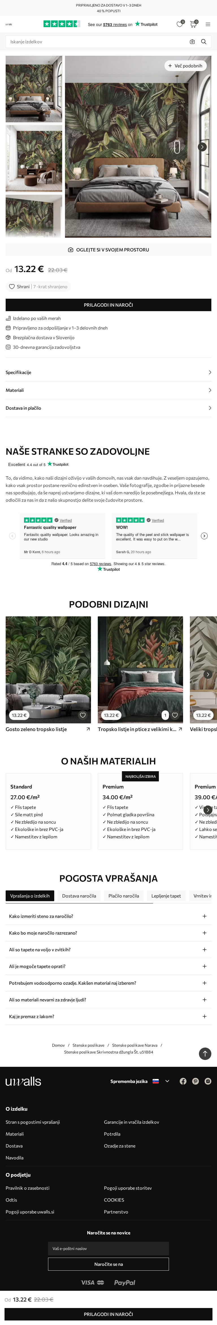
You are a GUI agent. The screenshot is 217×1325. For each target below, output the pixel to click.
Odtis (11, 1199)
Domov (58, 1045)
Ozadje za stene (119, 1145)
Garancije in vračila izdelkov (131, 1122)
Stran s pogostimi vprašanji (33, 1122)
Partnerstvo (116, 1211)
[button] (202, 146)
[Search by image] (192, 41)
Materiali (15, 1133)
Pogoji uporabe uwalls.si (30, 1211)
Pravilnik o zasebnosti (27, 1188)
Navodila (14, 1157)
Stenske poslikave (88, 1045)
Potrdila (112, 1133)
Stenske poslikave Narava (134, 1045)
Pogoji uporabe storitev (128, 1188)
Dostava (14, 1145)
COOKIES (114, 1199)
